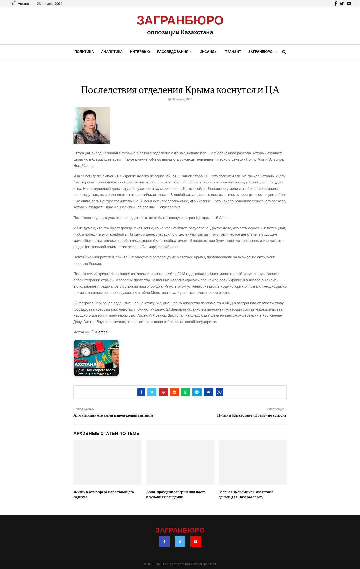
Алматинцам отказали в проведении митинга (113, 415)
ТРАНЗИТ (233, 51)
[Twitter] (180, 541)
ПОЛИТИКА (84, 51)
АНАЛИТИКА (112, 51)
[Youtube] (195, 541)
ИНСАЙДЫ (209, 51)
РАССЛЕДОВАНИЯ (172, 51)
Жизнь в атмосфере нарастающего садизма (103, 494)
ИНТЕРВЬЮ (140, 51)
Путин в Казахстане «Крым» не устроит (252, 415)
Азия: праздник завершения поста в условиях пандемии (176, 494)
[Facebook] (164, 541)
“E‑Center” (99, 332)
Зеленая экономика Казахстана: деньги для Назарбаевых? (246, 494)
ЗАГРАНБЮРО (180, 21)
